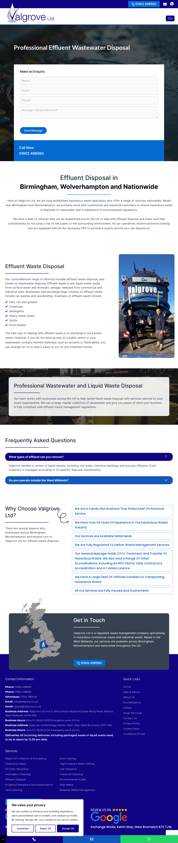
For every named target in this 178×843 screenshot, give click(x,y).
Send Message (33, 130)
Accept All (68, 828)
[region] (45, 817)
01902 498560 (31, 153)
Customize (23, 828)
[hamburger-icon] (170, 18)
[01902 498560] (34, 839)
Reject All (45, 828)
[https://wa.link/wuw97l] (149, 839)
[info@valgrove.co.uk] (91, 839)
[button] (89, 457)
